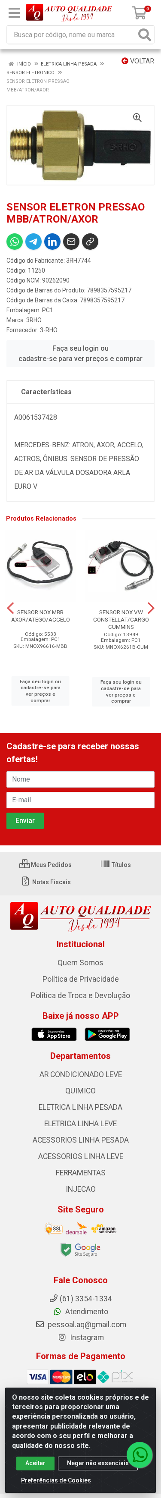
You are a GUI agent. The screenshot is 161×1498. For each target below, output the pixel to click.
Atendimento (86, 1311)
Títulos (120, 864)
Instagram (86, 1337)
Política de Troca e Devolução (80, 995)
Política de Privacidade (81, 979)
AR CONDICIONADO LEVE (80, 1074)
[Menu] (14, 13)
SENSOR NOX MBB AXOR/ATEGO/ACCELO (40, 616)
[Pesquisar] (145, 35)
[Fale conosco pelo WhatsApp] (139, 1455)
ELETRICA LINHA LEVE (80, 1123)
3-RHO (49, 330)
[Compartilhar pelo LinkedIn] (52, 241)
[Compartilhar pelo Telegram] (33, 241)
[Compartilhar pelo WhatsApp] (14, 241)
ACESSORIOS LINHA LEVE (80, 1156)
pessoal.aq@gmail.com (86, 1324)
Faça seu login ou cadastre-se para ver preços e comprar (80, 353)
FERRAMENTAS (81, 1172)
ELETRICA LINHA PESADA (80, 1107)
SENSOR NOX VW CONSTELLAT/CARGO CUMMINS (121, 619)
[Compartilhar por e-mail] (71, 241)
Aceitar (35, 1463)
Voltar (141, 61)
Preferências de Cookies (56, 1480)
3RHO (34, 320)
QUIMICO (80, 1091)
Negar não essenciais (98, 1463)
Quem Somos (80, 962)
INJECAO (81, 1189)
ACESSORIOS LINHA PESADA (81, 1140)
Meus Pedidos (51, 864)
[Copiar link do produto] (90, 241)
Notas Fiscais (51, 882)
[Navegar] (10, 608)
